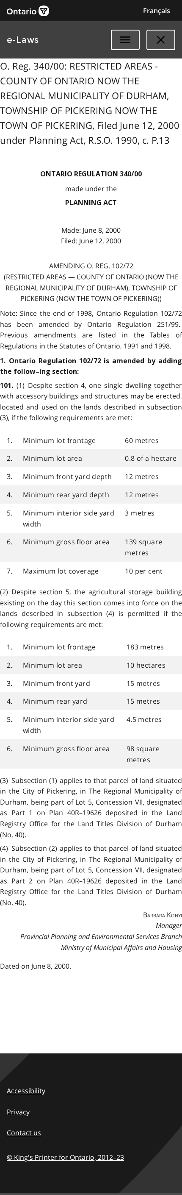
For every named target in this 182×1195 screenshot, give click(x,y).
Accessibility (26, 1090)
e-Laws (23, 40)
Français (156, 10)
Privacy (18, 1112)
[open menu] (125, 40)
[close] (160, 40)
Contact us (24, 1132)
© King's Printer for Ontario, (65, 1157)
